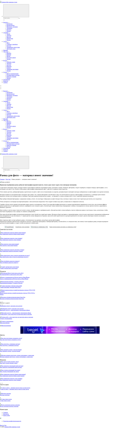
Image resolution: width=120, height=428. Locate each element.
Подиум (9, 46)
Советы (5, 82)
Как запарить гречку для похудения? (10, 351)
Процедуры (10, 38)
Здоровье (5, 32)
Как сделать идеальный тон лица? (9, 371)
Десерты (9, 63)
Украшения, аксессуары (13, 47)
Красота (5, 22)
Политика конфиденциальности (12, 421)
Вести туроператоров (12, 73)
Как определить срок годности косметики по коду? (14, 257)
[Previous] (0, 383)
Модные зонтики (5, 395)
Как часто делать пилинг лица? (8, 363)
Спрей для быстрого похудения (8, 268)
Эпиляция (9, 28)
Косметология (10, 25)
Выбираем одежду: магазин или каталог (11, 306)
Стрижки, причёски (12, 44)
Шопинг (9, 53)
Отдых (5, 72)
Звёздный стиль (11, 48)
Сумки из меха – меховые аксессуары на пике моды (14, 389)
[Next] (2, 383)
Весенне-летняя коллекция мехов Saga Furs (12, 298)
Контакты (6, 414)
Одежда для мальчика (6, 318)
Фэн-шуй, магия (11, 57)
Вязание (9, 54)
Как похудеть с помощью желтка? (9, 345)
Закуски (9, 65)
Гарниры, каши (11, 62)
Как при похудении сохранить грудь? (10, 339)
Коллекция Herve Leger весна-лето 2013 (11, 274)
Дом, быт (5, 51)
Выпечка (9, 66)
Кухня (5, 60)
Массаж (9, 37)
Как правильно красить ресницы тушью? (11, 251)
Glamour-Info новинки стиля (12, 427)
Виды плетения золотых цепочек (9, 406)
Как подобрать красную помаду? (9, 262)
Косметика (9, 24)
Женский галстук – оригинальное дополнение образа (15, 310)
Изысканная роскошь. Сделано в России (11, 283)
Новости (5, 81)
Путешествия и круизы (13, 75)
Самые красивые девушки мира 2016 (10, 287)
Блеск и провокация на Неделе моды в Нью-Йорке (14, 279)
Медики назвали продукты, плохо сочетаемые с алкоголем (16, 357)
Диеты (8, 34)
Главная (5, 412)
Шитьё (8, 56)
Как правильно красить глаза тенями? (10, 239)
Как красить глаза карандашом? (9, 245)
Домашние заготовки (12, 69)
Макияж (5, 50)
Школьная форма (4, 323)
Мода (8, 43)
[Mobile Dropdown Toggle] (8, 72)
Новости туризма (11, 76)
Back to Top (3, 425)
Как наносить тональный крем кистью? (11, 367)
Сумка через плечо (5, 400)
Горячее (9, 68)
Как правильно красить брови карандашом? (12, 234)
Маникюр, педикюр (12, 26)
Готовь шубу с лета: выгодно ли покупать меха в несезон (16, 314)
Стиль (5, 41)
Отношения (6, 79)
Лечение (9, 35)
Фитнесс (9, 29)
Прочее (9, 31)
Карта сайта (6, 415)
